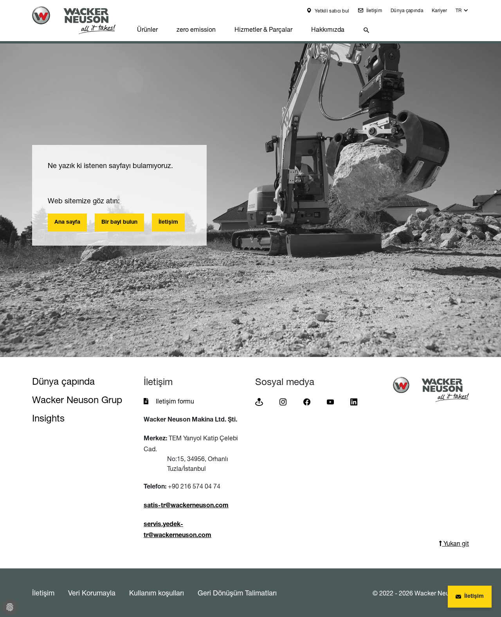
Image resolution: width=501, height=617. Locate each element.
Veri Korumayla (91, 592)
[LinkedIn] (353, 401)
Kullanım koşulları (156, 592)
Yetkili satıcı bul (332, 11)
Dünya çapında (407, 10)
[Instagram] (283, 401)
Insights (48, 418)
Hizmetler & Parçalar (263, 29)
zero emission (196, 29)
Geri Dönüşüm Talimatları (237, 592)
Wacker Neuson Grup (77, 399)
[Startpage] (80, 20)
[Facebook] (306, 401)
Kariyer (439, 10)
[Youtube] (330, 401)
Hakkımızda (327, 29)
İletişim (373, 10)
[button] (462, 12)
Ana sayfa (67, 222)
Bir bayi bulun (119, 222)
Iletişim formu (175, 401)
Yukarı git (455, 543)
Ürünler (147, 29)
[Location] (259, 401)
